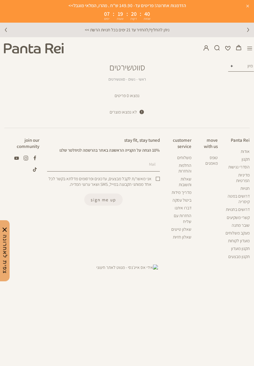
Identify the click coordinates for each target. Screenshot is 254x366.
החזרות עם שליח (182, 218)
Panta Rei (240, 140)
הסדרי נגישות (239, 167)
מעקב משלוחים (238, 233)
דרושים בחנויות (238, 209)
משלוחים (184, 157)
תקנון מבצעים (239, 256)
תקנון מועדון (240, 248)
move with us (210, 143)
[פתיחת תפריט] (249, 48)
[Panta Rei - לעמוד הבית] (33, 48)
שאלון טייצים (181, 229)
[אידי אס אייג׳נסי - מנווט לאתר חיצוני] (127, 267)
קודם (6, 30)
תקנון (246, 159)
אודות (245, 151)
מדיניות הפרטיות (243, 177)
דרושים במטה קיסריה (239, 198)
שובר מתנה (241, 225)
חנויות (245, 188)
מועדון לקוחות (239, 240)
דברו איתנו (183, 208)
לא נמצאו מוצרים (123, 112)
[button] (238, 48)
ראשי (142, 79)
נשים (131, 79)
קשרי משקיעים (238, 217)
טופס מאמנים (211, 160)
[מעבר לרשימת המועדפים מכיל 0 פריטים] (228, 48)
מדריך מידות (181, 192)
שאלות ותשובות (185, 181)
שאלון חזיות (182, 237)
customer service (182, 143)
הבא (248, 30)
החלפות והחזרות (184, 168)
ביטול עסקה (182, 200)
